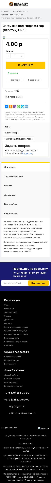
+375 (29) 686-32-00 (16, 392)
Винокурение (19, 11)
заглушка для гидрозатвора (19, 138)
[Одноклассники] (10, 106)
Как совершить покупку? (15, 331)
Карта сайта (10, 364)
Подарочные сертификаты (16, 342)
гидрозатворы (12, 132)
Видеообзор (11, 204)
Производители (11, 338)
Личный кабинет (11, 375)
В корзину (25, 65)
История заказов (12, 379)
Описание (9, 167)
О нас (6, 305)
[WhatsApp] (18, 106)
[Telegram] (26, 106)
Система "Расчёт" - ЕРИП (16, 334)
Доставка (9, 195)
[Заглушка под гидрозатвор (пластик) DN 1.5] (25, 37)
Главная (5, 11)
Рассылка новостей (13, 386)
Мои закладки (10, 382)
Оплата (8, 185)
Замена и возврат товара (16, 327)
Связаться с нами (12, 356)
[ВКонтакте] (6, 106)
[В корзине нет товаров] (46, 4)
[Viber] (14, 106)
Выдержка (9, 308)
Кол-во (9, 51)
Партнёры (8, 345)
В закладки (15, 80)
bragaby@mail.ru (16, 406)
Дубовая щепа (11, 312)
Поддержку (27, 153)
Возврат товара (11, 360)
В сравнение (33, 80)
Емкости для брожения (12, 15)
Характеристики (13, 176)
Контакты (8, 323)
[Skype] (22, 106)
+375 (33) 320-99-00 (16, 399)
